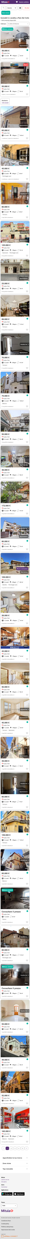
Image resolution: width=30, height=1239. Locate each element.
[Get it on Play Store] (7, 1194)
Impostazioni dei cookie (8, 1229)
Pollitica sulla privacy (7, 1226)
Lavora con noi (5, 1179)
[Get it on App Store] (19, 1194)
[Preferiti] (17, 2)
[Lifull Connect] (9, 1237)
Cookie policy (5, 1223)
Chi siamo (4, 1181)
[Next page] (26, 1148)
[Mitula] (5, 2)
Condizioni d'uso (6, 1220)
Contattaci (4, 1187)
